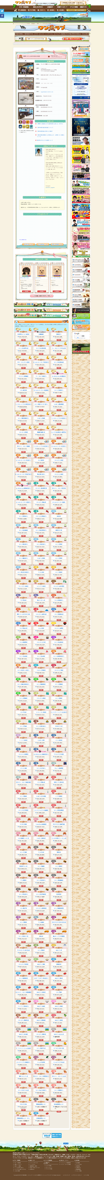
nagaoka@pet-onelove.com (47, 91)
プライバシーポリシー (77, 1175)
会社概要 (78, 1162)
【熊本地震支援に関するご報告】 (45, 131)
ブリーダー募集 (49, 1168)
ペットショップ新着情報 (66, 1162)
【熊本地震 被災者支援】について (45, 127)
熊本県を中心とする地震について (45, 140)
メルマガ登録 (48, 1165)
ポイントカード (49, 1167)
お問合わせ (32, 1169)
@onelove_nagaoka (50, 187)
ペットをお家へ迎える (18, 1167)
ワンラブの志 (79, 1164)
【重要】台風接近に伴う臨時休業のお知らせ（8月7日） (50, 123)
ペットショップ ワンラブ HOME (22, 23)
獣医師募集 (78, 1169)
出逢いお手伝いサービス (35, 1167)
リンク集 (87, 1175)
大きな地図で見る (22, 239)
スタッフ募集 (79, 1170)
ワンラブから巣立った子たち (20, 1169)
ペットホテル (32, 1164)
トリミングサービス (34, 1162)
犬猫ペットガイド (18, 1164)
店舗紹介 (33, 23)
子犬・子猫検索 (17, 1162)
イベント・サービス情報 (66, 1164)
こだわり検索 (17, 1170)
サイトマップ (67, 1175)
